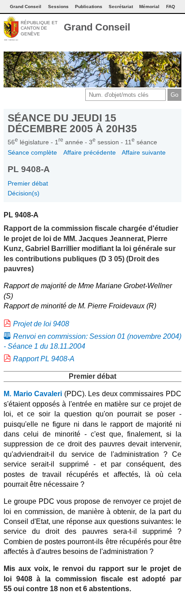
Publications (88, 6)
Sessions (58, 6)
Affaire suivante (144, 152)
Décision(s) (24, 193)
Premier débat (28, 183)
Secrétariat (121, 6)
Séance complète (32, 152)
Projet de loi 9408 (41, 324)
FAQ (170, 6)
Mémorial (149, 6)
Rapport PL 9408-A (44, 359)
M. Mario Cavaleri (33, 394)
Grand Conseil (97, 27)
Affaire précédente (89, 152)
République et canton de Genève (39, 28)
